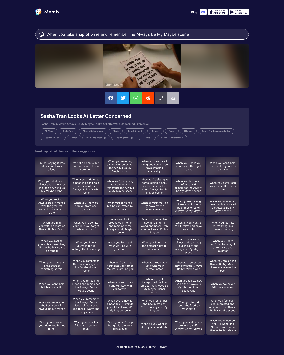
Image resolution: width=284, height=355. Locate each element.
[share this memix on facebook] (111, 98)
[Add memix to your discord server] (203, 12)
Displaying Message (96, 137)
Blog (194, 12)
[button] (161, 98)
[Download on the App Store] (218, 12)
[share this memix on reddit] (148, 98)
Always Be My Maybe (93, 131)
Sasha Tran (68, 131)
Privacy (163, 346)
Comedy (155, 131)
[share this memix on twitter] (123, 98)
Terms (152, 346)
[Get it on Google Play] (239, 12)
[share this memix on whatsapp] (136, 98)
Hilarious (188, 131)
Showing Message (124, 137)
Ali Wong (49, 131)
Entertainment (135, 131)
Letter (74, 137)
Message (147, 137)
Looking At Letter (53, 137)
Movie (116, 131)
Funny (172, 131)
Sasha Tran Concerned (172, 137)
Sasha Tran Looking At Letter (216, 131)
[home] (47, 12)
